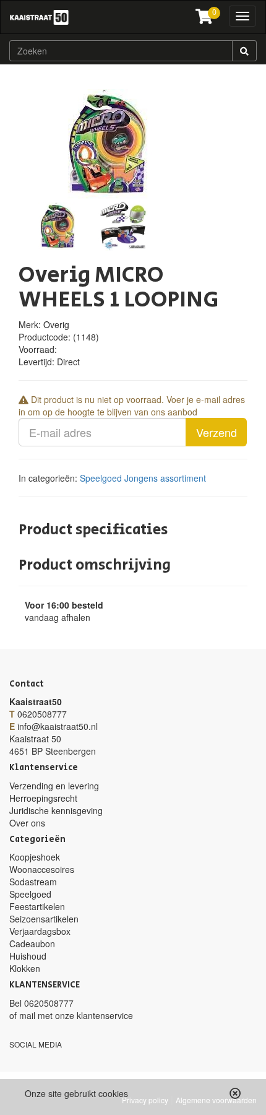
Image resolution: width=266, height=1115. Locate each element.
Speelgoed (101, 478)
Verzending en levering (54, 785)
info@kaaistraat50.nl (57, 726)
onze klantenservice (94, 1015)
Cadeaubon (32, 943)
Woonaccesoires (41, 869)
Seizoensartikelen (44, 919)
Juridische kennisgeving (56, 810)
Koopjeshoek (34, 857)
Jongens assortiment (165, 478)
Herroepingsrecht (43, 798)
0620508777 (42, 714)
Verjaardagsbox (40, 931)
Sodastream (33, 881)
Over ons (27, 823)
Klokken (24, 968)
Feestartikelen (37, 906)
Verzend (216, 432)
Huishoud (27, 956)
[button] (235, 1093)
